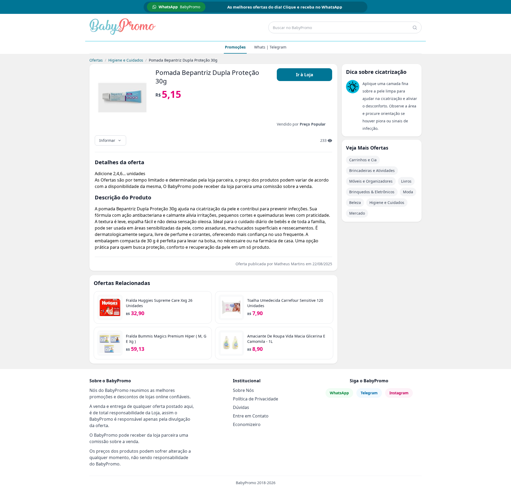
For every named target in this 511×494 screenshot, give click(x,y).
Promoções (235, 47)
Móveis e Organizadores (371, 181)
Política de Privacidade (255, 399)
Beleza (355, 202)
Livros (406, 181)
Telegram (369, 392)
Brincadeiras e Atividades (372, 170)
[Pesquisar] (415, 27)
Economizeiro (247, 424)
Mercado (357, 213)
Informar (107, 140)
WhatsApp (339, 392)
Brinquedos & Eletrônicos (371, 191)
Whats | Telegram (270, 47)
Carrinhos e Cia (363, 159)
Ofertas (96, 60)
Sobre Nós (243, 390)
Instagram (399, 392)
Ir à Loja (304, 75)
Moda (408, 191)
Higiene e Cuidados (125, 60)
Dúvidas (241, 407)
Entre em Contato (251, 416)
